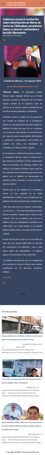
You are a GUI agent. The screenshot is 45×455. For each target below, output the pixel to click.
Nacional (7, 277)
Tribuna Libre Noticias (16, 3)
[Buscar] (41, 4)
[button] (4, 40)
